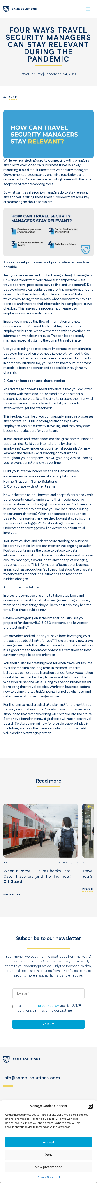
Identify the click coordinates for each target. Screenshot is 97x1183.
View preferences (48, 1167)
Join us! (48, 1024)
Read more (12, 895)
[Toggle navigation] (88, 9)
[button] (90, 1106)
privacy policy (48, 1005)
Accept (48, 1142)
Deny (49, 1154)
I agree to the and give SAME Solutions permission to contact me (49, 1008)
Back (13, 97)
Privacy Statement (48, 1177)
